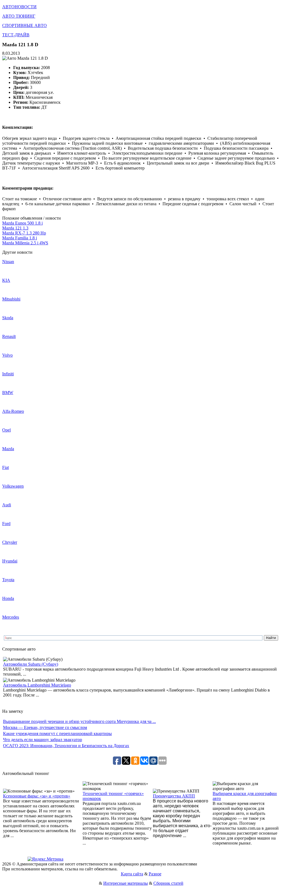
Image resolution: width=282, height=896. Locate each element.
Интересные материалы (125, 883)
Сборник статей (168, 883)
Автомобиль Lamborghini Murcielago (37, 685)
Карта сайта (132, 874)
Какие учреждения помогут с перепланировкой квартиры (57, 733)
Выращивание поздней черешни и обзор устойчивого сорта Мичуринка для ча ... (79, 721)
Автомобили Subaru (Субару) (30, 664)
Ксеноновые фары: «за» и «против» (36, 796)
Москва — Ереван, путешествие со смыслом (45, 727)
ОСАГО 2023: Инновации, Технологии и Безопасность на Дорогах (66, 745)
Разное (155, 874)
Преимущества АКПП (174, 796)
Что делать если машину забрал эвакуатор (42, 739)
